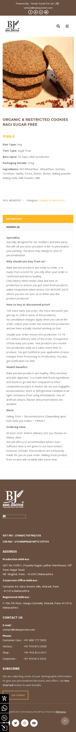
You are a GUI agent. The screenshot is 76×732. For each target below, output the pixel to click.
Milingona (61, 711)
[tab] (38, 219)
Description (14, 218)
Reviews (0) (12, 227)
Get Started (18, 695)
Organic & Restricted (52, 200)
